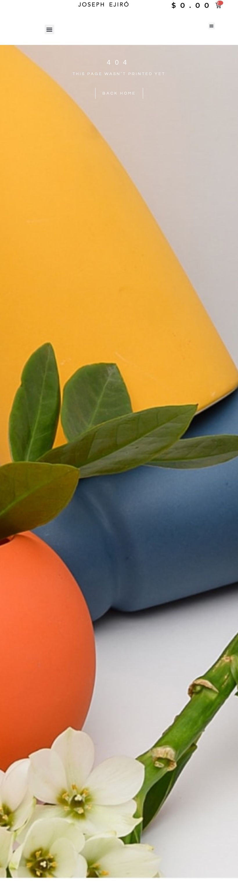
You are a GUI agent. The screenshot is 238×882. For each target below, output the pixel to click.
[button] (49, 29)
